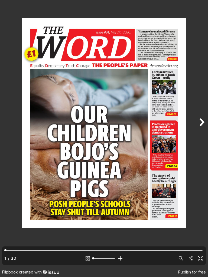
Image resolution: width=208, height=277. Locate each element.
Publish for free (192, 272)
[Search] (181, 258)
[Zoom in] (120, 258)
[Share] (190, 258)
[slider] (104, 258)
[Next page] (201, 133)
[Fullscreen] (200, 258)
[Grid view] (87, 258)
